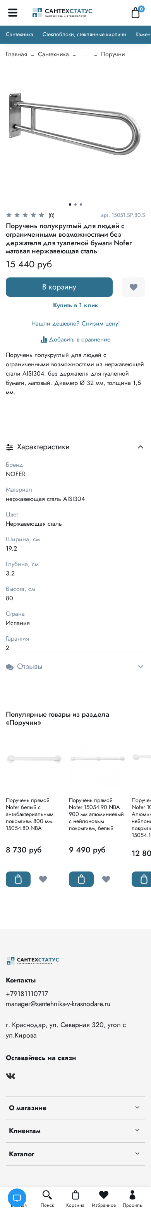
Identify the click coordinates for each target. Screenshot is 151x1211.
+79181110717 (27, 994)
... (85, 54)
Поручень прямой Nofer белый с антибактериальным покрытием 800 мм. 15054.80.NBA (29, 814)
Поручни (113, 54)
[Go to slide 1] (70, 204)
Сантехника (19, 34)
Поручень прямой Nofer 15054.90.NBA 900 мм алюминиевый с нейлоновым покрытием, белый (96, 814)
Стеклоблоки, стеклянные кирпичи (84, 34)
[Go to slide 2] (75, 204)
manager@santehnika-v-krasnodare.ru (58, 1004)
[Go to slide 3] (81, 204)
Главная (16, 54)
